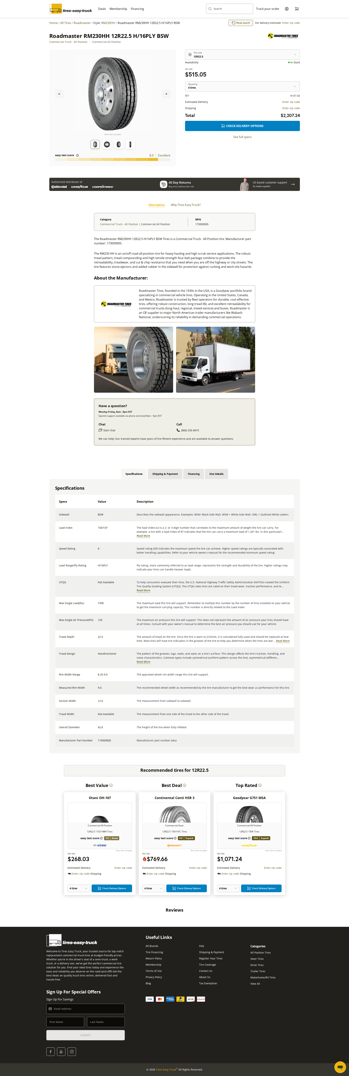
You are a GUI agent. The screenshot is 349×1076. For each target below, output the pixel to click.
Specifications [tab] (134, 474)
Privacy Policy (154, 977)
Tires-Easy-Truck (167, 1069)
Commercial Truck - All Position (68, 42)
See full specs (242, 137)
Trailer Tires (257, 971)
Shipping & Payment (211, 952)
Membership (118, 9)
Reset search (243, 22)
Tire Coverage (207, 964)
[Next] (166, 94)
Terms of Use (154, 971)
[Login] (287, 9)
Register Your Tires (210, 958)
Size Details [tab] (216, 474)
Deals (102, 9)
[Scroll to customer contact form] (293, 184)
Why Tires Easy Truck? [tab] (186, 205)
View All (255, 983)
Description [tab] (157, 205)
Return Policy (154, 958)
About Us (204, 977)
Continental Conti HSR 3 (174, 798)
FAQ (201, 946)
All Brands (152, 946)
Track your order (267, 9)
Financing (137, 9)
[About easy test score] (77, 155)
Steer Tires (257, 958)
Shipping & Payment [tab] (165, 474)
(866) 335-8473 (190, 430)
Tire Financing (154, 952)
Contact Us (205, 971)
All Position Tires (260, 952)
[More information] (111, 785)
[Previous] (59, 94)
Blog (148, 983)
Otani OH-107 (100, 798)
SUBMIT (85, 1035)
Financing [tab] (194, 474)
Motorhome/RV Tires (263, 977)
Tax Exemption (208, 983)
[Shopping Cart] (297, 9)
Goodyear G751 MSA (249, 798)
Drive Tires (257, 965)
